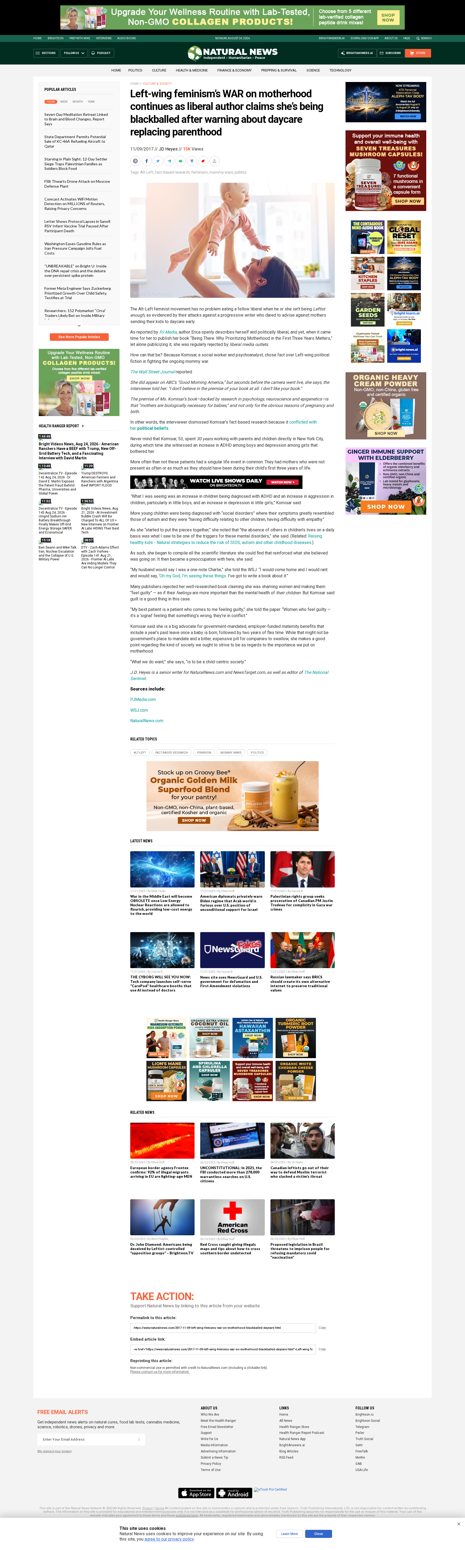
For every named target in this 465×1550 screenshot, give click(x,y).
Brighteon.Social (367, 1421)
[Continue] (139, 1439)
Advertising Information (218, 1451)
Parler (359, 1433)
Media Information (214, 1445)
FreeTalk (361, 1451)
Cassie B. (297, 891)
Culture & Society (157, 83)
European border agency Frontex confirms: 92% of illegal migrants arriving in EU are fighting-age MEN (161, 1172)
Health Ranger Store (294, 1427)
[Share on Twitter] (158, 161)
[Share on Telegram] (169, 161)
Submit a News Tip (214, 1457)
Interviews (103, 38)
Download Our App (365, 38)
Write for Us (209, 1439)
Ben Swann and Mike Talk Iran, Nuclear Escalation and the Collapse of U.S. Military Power (57, 553)
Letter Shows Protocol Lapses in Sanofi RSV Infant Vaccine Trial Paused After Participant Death (77, 226)
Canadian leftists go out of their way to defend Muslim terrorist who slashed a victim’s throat (299, 1172)
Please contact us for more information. (160, 1372)
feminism (199, 172)
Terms (159, 1508)
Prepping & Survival (279, 70)
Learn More (289, 1534)
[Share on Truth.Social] (192, 161)
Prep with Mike (79, 38)
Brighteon (56, 38)
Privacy (147, 1508)
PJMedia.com (143, 699)
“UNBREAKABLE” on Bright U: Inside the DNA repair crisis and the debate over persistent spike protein (75, 271)
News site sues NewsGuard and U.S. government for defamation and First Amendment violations (231, 981)
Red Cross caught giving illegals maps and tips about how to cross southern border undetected (230, 1248)
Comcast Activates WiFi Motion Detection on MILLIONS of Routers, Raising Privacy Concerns (74, 204)
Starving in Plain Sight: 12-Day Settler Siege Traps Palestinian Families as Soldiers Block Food (75, 164)
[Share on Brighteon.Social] (136, 161)
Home (37, 38)
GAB (358, 1464)
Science (313, 70)
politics (240, 172)
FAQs (406, 38)
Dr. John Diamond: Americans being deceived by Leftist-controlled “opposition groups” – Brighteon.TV (161, 1248)
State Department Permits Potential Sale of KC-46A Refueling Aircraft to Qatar (75, 141)
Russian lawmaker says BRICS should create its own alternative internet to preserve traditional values (300, 983)
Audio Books (126, 38)
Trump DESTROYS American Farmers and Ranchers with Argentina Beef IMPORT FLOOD (99, 479)
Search (426, 38)
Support (206, 1433)
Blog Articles (288, 1451)
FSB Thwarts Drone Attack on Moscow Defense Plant (77, 183)
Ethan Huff (227, 891)
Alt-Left (146, 172)
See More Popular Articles (79, 337)
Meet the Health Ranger (218, 1421)
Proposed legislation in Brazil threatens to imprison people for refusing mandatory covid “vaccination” (300, 1250)
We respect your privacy (54, 1451)
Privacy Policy (211, 1464)
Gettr (359, 1445)
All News (285, 1421)
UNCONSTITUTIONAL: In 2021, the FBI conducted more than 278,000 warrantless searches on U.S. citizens (231, 1174)
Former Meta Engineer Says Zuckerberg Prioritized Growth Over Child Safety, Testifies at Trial (77, 293)
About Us (391, 38)
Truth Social (364, 1439)
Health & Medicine (192, 70)
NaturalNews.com (146, 720)
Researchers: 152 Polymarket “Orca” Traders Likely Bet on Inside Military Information (75, 315)
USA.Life (361, 1470)
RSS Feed (286, 1457)
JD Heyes (168, 149)
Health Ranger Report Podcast (301, 1433)
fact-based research (172, 172)
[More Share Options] (215, 161)
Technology (340, 70)
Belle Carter (158, 891)
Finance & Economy (234, 70)
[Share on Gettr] (203, 161)
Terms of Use (211, 1470)
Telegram (362, 1427)
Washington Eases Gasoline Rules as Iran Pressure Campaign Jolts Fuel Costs (75, 248)
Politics (135, 70)
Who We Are (210, 1414)
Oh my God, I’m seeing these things (193, 575)
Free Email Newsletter (217, 1427)
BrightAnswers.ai (332, 38)
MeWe (360, 1457)
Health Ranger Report (59, 426)
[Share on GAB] (181, 161)
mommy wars (221, 172)
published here (187, 1515)
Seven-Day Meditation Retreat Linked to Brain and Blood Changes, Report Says (76, 119)
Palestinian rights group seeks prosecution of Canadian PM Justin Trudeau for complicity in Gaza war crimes (301, 902)
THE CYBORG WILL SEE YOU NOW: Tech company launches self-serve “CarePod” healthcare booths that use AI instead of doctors (161, 983)
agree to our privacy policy (169, 1539)
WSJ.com (139, 710)
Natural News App (292, 1439)
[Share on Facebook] (147, 161)
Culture (159, 70)
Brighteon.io (364, 1414)
